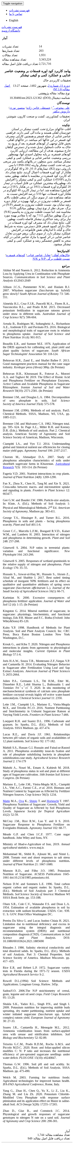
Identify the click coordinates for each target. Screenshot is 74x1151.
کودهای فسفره (15, 255)
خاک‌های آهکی (61, 255)
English (13, 20)
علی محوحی (61, 107)
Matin (6, 801)
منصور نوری (17, 107)
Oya (21, 801)
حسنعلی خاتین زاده (38, 107)
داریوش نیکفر (61, 111)
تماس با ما (15, 14)
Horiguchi (53, 801)
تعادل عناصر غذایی (38, 255)
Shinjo (33, 801)
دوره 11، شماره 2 (59, 85)
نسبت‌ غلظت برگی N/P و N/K (51, 258)
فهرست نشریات (19, 10)
